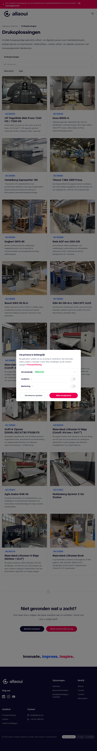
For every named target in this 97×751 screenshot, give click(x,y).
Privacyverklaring (34, 364)
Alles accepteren (63, 395)
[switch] (73, 379)
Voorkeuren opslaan (33, 395)
